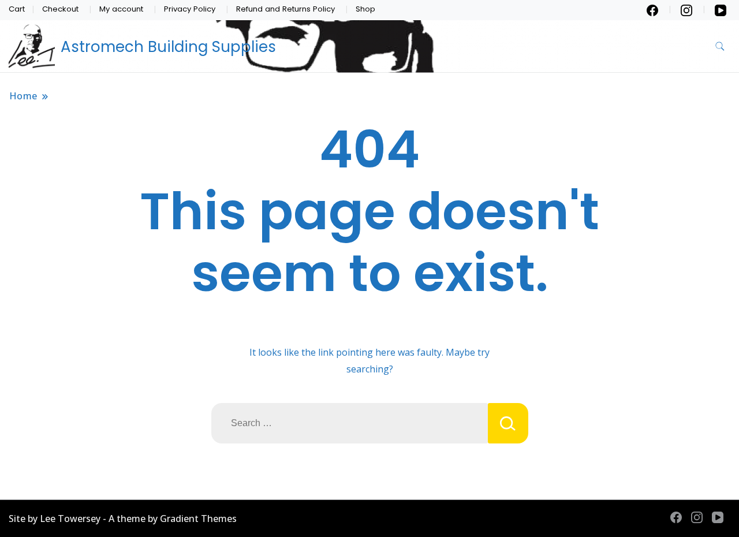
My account (121, 8)
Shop (365, 8)
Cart (17, 8)
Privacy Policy (189, 8)
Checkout (60, 8)
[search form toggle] (720, 46)
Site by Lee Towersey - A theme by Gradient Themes (123, 518)
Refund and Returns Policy (285, 8)
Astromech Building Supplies (168, 46)
